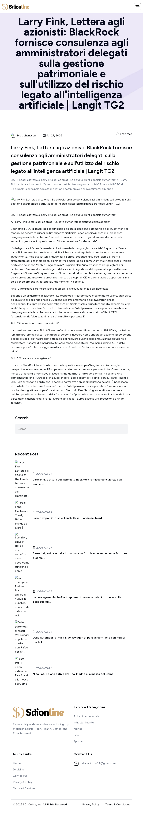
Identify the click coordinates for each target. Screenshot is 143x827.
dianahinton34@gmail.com (99, 763)
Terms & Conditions (117, 804)
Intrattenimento (84, 722)
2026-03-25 (44, 668)
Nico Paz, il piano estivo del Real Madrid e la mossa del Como (73, 674)
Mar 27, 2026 (54, 135)
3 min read (125, 134)
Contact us (20, 775)
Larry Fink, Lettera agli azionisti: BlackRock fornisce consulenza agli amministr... (77, 482)
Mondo (78, 728)
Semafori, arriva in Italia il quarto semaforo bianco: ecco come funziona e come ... (80, 556)
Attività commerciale (87, 716)
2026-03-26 (44, 591)
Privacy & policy (22, 782)
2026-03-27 (44, 473)
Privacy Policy (90, 804)
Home (17, 763)
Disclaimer (19, 769)
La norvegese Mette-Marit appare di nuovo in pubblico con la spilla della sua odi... (77, 599)
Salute (77, 735)
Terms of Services (24, 788)
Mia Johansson (26, 135)
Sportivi (78, 741)
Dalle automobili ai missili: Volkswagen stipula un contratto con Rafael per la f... (79, 640)
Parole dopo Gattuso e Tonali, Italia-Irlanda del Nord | (68, 518)
